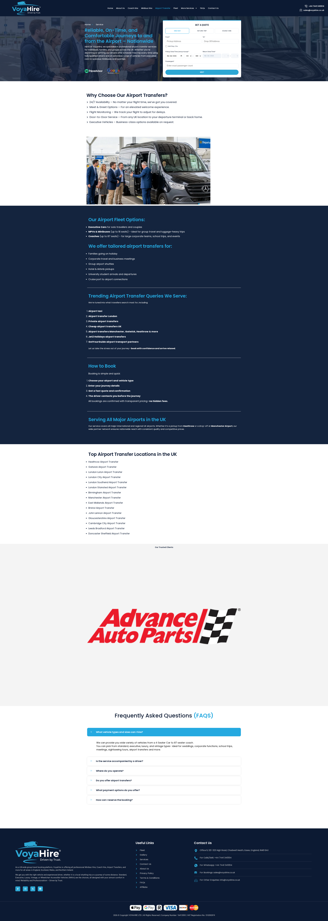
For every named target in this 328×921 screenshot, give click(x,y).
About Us (120, 8)
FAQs (202, 8)
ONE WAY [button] (177, 31)
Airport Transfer (162, 8)
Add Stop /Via (173, 46)
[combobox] (183, 41)
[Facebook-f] (17, 888)
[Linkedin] (40, 888)
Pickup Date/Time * (177, 51)
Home (110, 8)
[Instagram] (25, 888)
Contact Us (213, 8)
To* (204, 37)
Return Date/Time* (209, 51)
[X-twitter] (32, 888)
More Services (187, 8)
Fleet (175, 8)
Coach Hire (133, 8)
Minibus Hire (146, 8)
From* (167, 37)
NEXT (202, 72)
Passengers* (169, 61)
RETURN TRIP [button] (202, 31)
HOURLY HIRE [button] (226, 31)
